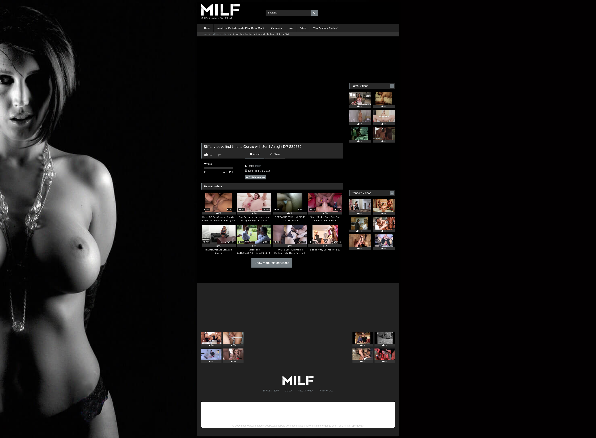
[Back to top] (586, 429)
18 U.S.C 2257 (271, 390)
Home (207, 28)
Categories (276, 28)
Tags (290, 28)
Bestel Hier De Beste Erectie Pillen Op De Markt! (240, 28)
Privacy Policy (305, 390)
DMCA (288, 390)
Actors (303, 28)
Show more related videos (272, 262)
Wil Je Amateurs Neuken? (325, 28)
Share (276, 154)
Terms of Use (326, 390)
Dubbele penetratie (220, 34)
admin (258, 166)
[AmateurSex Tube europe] (220, 10)
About (256, 154)
